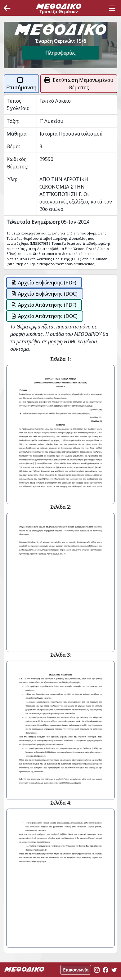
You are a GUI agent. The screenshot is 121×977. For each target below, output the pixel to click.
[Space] (58, 8)
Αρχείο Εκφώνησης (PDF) (47, 282)
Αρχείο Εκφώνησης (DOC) (48, 293)
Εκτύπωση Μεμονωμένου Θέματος (83, 84)
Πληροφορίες (60, 52)
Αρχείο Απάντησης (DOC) (48, 316)
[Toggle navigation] (112, 8)
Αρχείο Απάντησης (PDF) (47, 304)
